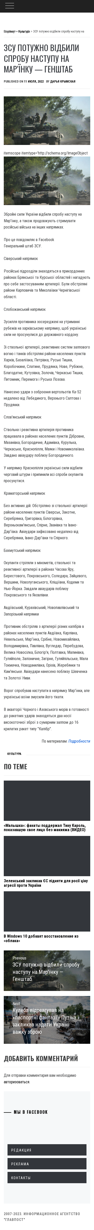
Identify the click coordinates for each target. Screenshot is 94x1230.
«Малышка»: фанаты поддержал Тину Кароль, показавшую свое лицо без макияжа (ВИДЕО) (45, 827)
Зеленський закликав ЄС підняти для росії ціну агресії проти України (46, 883)
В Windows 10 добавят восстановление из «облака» (41, 938)
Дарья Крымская (62, 81)
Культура (14, 754)
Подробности (79, 741)
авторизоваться (16, 1082)
